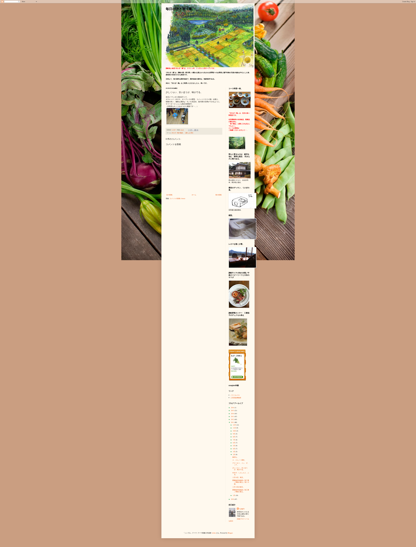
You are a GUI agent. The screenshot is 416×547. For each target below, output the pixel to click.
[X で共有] (193, 130)
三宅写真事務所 (236, 398)
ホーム (194, 195)
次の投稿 (169, 195)
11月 (234, 428)
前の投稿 (218, 195)
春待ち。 (235, 457)
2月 (234, 454)
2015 (232, 410)
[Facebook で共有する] (195, 130)
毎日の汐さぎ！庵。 (180, 9)
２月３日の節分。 (238, 487)
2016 (232, 408)
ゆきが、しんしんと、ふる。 (240, 473)
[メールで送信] (189, 130)
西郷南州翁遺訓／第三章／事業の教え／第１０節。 (240, 482)
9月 (234, 434)
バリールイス (235, 395)
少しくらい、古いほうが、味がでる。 (240, 469)
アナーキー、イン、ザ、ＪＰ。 (240, 464)
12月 (234, 425)
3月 (234, 452)
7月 (234, 440)
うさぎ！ (242, 509)
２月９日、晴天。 (238, 477)
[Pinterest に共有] (197, 130)
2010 (232, 499)
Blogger (230, 533)
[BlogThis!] (191, 130)
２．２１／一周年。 (239, 460)
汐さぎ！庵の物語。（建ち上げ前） (183, 133)
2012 (232, 419)
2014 (232, 413)
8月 (234, 437)
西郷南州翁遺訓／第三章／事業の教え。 (240, 491)
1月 (234, 495)
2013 (232, 416)
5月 (234, 446)
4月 (234, 449)
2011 (232, 422)
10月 (234, 431)
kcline (214, 533)
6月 (234, 443)
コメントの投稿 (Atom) (177, 198)
